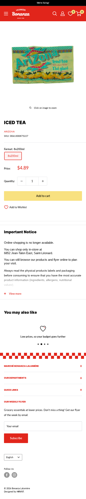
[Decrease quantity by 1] (21, 181)
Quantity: (9, 181)
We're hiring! (43, 2)
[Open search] (55, 13)
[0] (78, 13)
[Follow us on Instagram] (14, 475)
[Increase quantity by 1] (43, 181)
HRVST (20, 491)
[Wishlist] (70, 13)
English (9, 457)
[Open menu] (6, 13)
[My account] (63, 13)
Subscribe (16, 438)
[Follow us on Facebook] (7, 475)
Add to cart (43, 196)
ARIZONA (9, 131)
